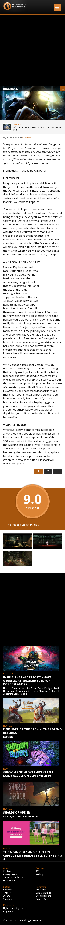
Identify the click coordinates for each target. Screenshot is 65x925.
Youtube (7, 898)
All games (8, 911)
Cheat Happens (43, 895)
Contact (7, 871)
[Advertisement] (32, 50)
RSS (38, 871)
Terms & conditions (13, 877)
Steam (6, 895)
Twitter (6, 892)
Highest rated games (13, 908)
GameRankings (43, 892)
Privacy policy (10, 874)
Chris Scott (27, 137)
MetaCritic (41, 889)
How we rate (9, 880)
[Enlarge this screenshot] (17, 541)
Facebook (8, 889)
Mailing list (41, 874)
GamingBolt (42, 898)
